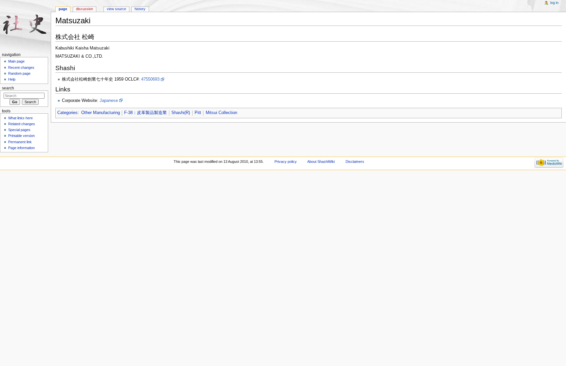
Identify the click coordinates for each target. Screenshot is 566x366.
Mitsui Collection (221, 112)
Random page (19, 73)
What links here (20, 118)
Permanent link (20, 142)
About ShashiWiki (321, 162)
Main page (16, 61)
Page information (21, 148)
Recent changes (21, 67)
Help (11, 79)
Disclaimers (355, 162)
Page (63, 9)
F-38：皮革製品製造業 (145, 112)
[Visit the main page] (25, 25)
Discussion (84, 9)
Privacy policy (285, 162)
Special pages (19, 130)
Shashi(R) (180, 112)
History (140, 9)
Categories (67, 112)
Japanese (109, 100)
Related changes (21, 124)
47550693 (150, 79)
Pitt (198, 112)
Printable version (21, 136)
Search (8, 88)
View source (116, 9)
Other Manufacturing (100, 112)
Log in (554, 3)
